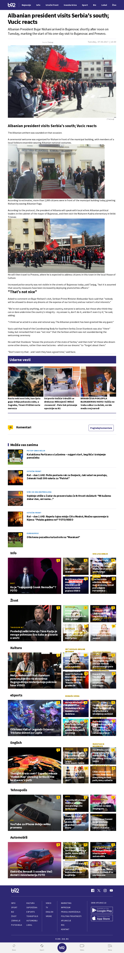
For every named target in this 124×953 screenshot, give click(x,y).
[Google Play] (102, 910)
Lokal (29, 925)
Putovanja (16, 925)
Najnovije (26, 5)
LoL (12, 725)
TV (47, 907)
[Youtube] (111, 890)
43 (20, 493)
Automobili (32, 920)
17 (20, 472)
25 (10, 427)
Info (13, 903)
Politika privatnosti (71, 916)
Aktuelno (70, 607)
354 (20, 451)
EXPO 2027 (70, 759)
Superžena (31, 907)
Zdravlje (15, 920)
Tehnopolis (32, 916)
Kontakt (65, 929)
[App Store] (102, 918)
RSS (62, 925)
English (69, 749)
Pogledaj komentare (101, 427)
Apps (67, 796)
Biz (12, 912)
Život (14, 916)
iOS (11, 820)
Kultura (30, 903)
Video (48, 903)
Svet (12, 583)
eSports (30, 912)
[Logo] (11, 5)
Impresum (65, 907)
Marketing (66, 903)
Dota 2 (96, 701)
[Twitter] (98, 890)
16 (20, 513)
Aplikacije (66, 920)
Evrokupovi (33, 533)
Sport (14, 907)
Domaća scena (72, 696)
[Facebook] (92, 890)
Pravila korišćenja (70, 912)
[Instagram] (105, 890)
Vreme (49, 916)
